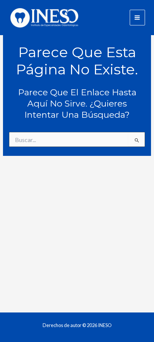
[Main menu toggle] (137, 17)
